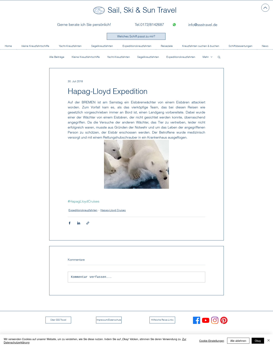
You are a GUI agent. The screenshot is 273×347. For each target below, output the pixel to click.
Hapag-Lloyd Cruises (113, 210)
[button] (219, 56)
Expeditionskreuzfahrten (180, 57)
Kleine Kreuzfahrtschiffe (86, 57)
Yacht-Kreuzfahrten (118, 57)
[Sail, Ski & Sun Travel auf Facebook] (196, 320)
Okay (258, 341)
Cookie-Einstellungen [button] (211, 341)
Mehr (206, 57)
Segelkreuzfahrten (148, 57)
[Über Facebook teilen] (69, 223)
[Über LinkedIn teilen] (78, 223)
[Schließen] (268, 340)
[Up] (265, 8)
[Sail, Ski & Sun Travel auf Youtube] (205, 320)
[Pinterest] (224, 320)
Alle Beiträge (56, 57)
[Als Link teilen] (88, 223)
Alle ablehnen (238, 341)
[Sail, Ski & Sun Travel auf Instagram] (214, 320)
